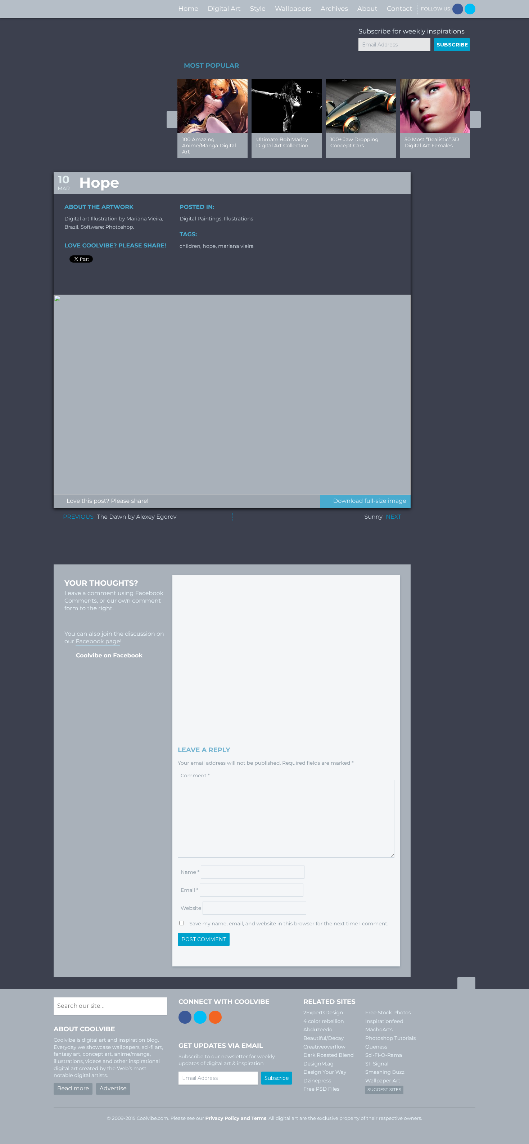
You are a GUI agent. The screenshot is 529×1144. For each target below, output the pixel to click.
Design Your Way (324, 1072)
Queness (376, 1047)
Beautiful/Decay (323, 1038)
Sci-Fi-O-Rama (383, 1055)
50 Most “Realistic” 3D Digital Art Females (431, 142)
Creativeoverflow (324, 1047)
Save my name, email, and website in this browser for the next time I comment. (288, 923)
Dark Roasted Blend (328, 1055)
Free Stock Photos (388, 1012)
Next (475, 119)
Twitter (470, 9)
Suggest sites (384, 1089)
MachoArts (379, 1029)
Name (190, 872)
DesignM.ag (318, 1063)
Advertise (113, 1088)
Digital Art (224, 9)
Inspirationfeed (384, 1021)
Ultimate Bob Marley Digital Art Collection (282, 142)
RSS (215, 1017)
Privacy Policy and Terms (235, 1118)
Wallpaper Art (382, 1080)
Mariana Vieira (144, 218)
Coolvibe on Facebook (109, 655)
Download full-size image (369, 501)
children (190, 246)
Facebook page (98, 641)
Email (189, 890)
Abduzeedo (318, 1029)
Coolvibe (92, 9)
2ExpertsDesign (323, 1012)
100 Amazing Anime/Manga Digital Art (209, 145)
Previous (172, 119)
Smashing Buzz (384, 1072)
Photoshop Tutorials (390, 1038)
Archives (334, 9)
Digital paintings (200, 218)
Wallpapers (293, 9)
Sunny (373, 517)
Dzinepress (317, 1080)
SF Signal (377, 1063)
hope (209, 246)
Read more (73, 1088)
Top (466, 984)
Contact (399, 9)
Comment (195, 775)
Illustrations (238, 218)
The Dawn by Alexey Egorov (136, 517)
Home (188, 9)
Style (258, 9)
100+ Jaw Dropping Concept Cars (354, 142)
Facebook (457, 9)
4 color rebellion (323, 1021)
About (367, 9)
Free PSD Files (321, 1089)
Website (191, 908)
